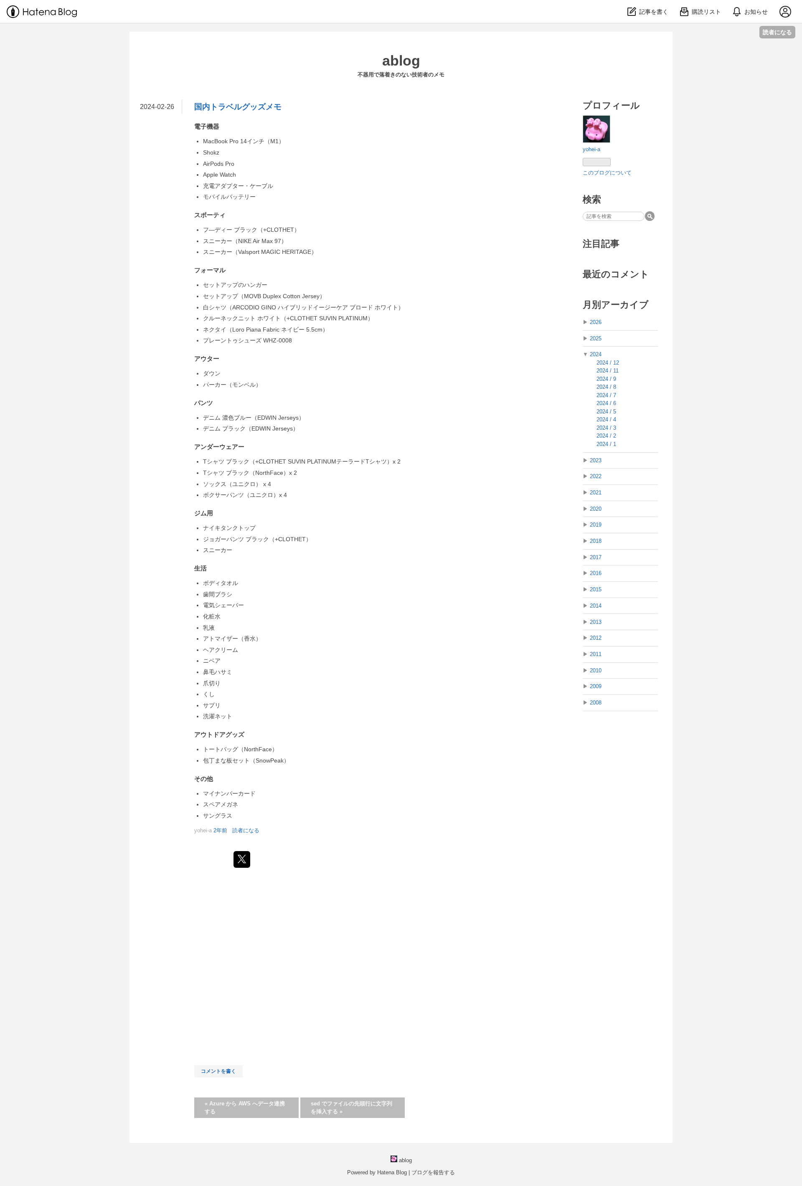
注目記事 (601, 243)
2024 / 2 (606, 436)
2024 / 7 (606, 395)
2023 (596, 460)
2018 (596, 541)
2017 (596, 557)
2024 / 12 (607, 363)
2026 (596, 322)
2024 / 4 (606, 419)
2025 (596, 338)
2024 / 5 (606, 411)
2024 (596, 354)
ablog (401, 60)
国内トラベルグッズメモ (238, 106)
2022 (596, 476)
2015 (596, 589)
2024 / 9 (606, 379)
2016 (596, 573)
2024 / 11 (607, 370)
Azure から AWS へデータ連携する (245, 1107)
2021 (596, 492)
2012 (596, 638)
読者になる (777, 31)
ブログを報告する (433, 1172)
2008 (596, 702)
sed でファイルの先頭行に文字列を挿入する (351, 1107)
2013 (596, 622)
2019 (596, 525)
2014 (596, 606)
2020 (596, 509)
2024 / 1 (606, 444)
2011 (596, 654)
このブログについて (607, 173)
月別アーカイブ (616, 304)
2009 (596, 686)
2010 (596, 670)
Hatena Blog (392, 1172)
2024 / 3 (606, 428)
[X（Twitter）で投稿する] (241, 859)
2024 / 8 (606, 387)
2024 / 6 (606, 403)
